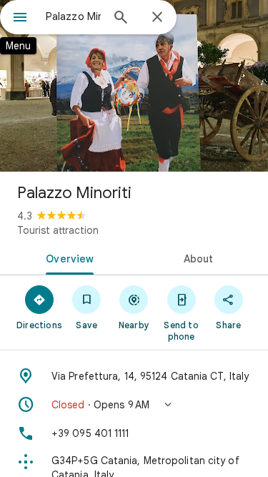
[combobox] (73, 16)
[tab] (67, 257)
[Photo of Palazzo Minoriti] (134, 86)
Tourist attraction (58, 230)
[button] (134, 404)
